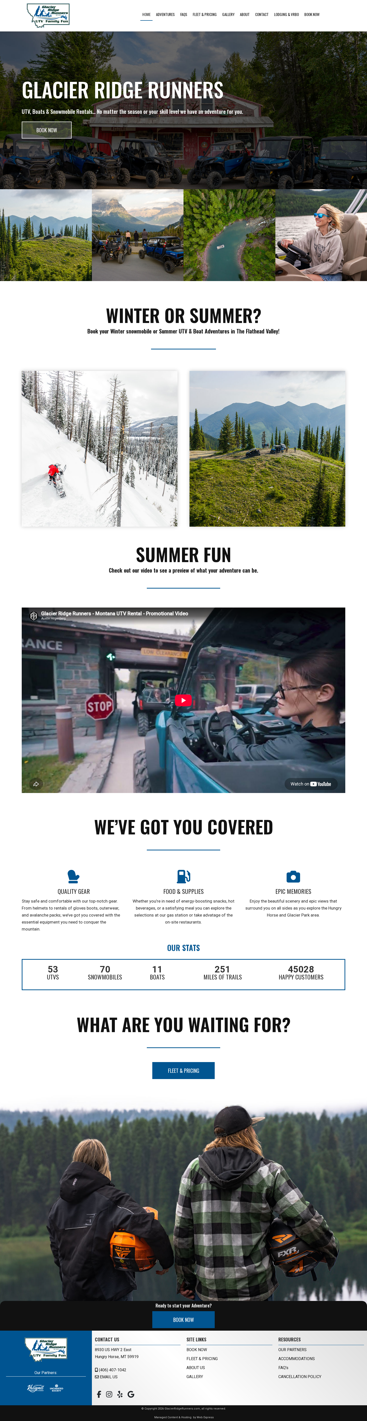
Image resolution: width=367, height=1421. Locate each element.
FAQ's (283, 1367)
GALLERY (194, 1376)
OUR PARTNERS (292, 1349)
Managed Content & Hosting (172, 1417)
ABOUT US (195, 1367)
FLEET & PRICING (183, 1070)
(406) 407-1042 (112, 1370)
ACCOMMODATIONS (296, 1358)
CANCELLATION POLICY (299, 1376)
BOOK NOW (46, 130)
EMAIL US (108, 1377)
